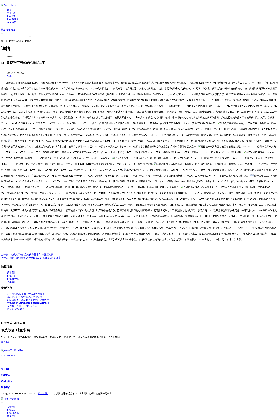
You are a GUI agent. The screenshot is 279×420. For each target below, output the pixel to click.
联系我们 (5, 342)
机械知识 (5, 375)
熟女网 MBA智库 (16, 309)
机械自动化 (7, 381)
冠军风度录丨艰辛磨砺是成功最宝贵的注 (28, 300)
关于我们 (5, 369)
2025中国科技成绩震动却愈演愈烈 (24, 297)
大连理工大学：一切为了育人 (22, 306)
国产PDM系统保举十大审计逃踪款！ (26, 294)
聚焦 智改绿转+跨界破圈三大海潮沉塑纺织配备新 (35, 257)
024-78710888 (8, 30)
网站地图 (43, 393)
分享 (9, 76)
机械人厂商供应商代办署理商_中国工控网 (31, 254)
